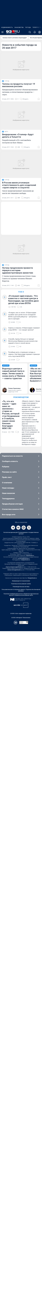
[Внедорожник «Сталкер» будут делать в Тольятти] (21, 116)
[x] (29, 528)
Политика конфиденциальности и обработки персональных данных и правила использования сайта (21, 594)
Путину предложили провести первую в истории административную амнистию (17, 270)
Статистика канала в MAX (13, 509)
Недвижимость (7, 27)
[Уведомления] (34, 32)
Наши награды (8, 488)
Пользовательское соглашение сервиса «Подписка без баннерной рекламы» (21, 590)
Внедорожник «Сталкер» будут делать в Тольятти (18, 135)
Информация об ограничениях (21, 581)
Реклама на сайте (9, 472)
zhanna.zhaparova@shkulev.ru (14, 567)
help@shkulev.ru (25, 560)
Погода (28, 27)
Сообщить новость (10, 461)
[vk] (18, 528)
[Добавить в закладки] (38, 99)
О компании (7, 483)
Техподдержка (8, 499)
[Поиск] (29, 32)
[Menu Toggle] (2, 32)
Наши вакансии (8, 493)
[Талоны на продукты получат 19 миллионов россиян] (21, 65)
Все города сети (8, 514)
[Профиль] (39, 32)
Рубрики (5, 467)
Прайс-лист (7, 477)
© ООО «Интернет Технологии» (21, 617)
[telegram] (13, 528)
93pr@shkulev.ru (32, 578)
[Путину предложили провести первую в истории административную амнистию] (21, 249)
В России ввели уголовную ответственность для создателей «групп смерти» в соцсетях (19, 185)
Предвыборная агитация (12, 504)
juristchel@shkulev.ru (24, 558)
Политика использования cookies (21, 583)
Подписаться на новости (12, 456)
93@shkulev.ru (30, 555)
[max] (24, 528)
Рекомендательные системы (21, 586)
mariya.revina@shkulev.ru (14, 570)
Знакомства (19, 27)
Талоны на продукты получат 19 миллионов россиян (18, 85)
